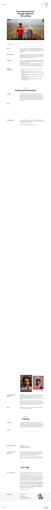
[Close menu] (45, 1)
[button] (32, 371)
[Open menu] (42, 4)
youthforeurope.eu (22, 445)
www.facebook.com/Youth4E (24, 447)
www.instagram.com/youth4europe (25, 446)
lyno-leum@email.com (25, 497)
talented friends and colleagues (31, 482)
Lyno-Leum (4, 4)
